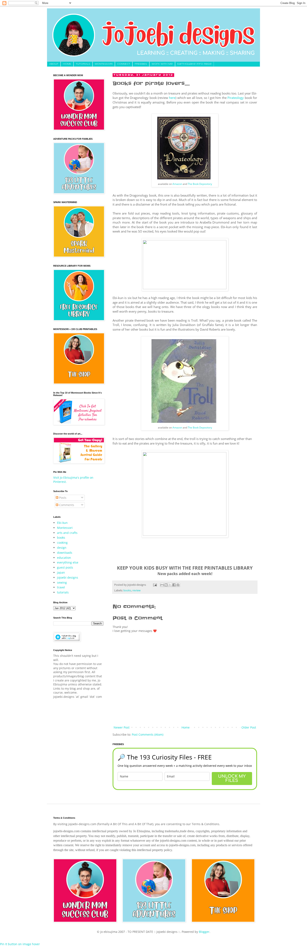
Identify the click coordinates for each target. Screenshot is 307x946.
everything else (67, 562)
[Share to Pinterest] (178, 585)
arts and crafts (67, 533)
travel (61, 587)
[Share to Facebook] (174, 585)
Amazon (177, 184)
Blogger (204, 932)
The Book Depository (200, 184)
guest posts (65, 567)
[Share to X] (170, 585)
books (127, 590)
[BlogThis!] (166, 585)
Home (185, 727)
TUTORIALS (83, 64)
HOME (67, 64)
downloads (64, 553)
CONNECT (123, 64)
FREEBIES (141, 64)
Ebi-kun (62, 523)
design (61, 548)
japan (61, 572)
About (53, 64)
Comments (66, 505)
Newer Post (121, 727)
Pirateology (235, 98)
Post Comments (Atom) (147, 734)
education (64, 558)
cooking (62, 543)
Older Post (248, 727)
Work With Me (162, 64)
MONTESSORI (104, 64)
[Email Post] (154, 585)
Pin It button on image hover (20, 944)
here (172, 98)
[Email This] (162, 585)
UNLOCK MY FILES (232, 778)
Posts (62, 498)
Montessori (65, 528)
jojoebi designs (67, 577)
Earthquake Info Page (194, 64)
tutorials (63, 592)
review (136, 590)
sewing (62, 582)
